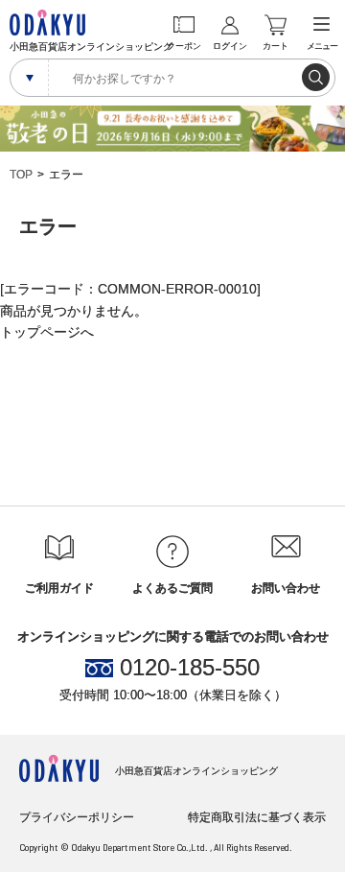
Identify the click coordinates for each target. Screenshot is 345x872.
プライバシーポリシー (76, 817)
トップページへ (47, 332)
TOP (21, 174)
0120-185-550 (190, 667)
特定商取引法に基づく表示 (257, 817)
